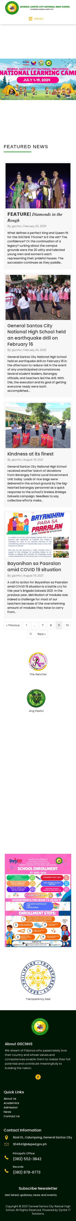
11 (31, 634)
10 (67, 625)
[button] (38, 1077)
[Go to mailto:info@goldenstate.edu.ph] (38, 1144)
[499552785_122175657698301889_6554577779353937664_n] (38, 900)
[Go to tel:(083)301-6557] (38, 1157)
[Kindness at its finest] (38, 454)
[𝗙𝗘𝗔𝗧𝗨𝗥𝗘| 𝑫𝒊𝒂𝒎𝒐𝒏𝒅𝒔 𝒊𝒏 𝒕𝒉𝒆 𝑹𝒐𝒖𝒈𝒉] (38, 215)
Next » (41, 634)
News (7, 1112)
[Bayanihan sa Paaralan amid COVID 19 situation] (38, 565)
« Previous (13, 625)
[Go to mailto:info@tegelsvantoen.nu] (38, 1138)
